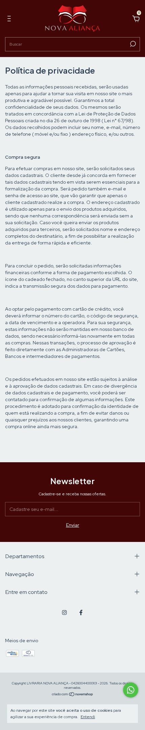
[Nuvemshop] (73, 695)
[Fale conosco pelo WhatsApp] (130, 690)
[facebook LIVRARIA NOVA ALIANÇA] (81, 612)
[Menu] (10, 19)
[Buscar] (132, 43)
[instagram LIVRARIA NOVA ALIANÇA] (64, 612)
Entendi (88, 717)
